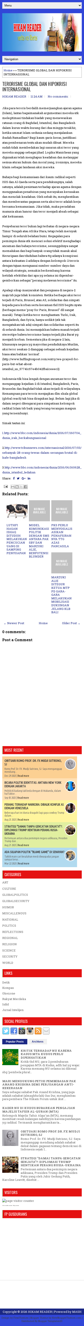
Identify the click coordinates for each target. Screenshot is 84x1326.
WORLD (7, 963)
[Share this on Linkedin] (29, 478)
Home (8, 70)
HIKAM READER (40, 1312)
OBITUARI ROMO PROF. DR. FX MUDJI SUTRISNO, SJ (50, 1133)
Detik (6, 982)
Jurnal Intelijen (13, 1010)
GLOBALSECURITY (15, 901)
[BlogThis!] (17, 487)
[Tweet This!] (18, 478)
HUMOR (8, 907)
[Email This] (13, 487)
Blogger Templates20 (50, 1321)
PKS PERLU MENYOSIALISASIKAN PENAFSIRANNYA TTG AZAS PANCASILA (61, 535)
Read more (23, 775)
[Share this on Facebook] (14, 478)
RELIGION (9, 944)
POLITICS (9, 926)
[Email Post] (5, 486)
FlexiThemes (20, 1317)
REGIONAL (10, 938)
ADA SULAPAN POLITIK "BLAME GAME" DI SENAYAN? (34, 852)
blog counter (16, 1205)
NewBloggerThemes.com (66, 1317)
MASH (77, 1312)
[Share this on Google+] (24, 478)
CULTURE (9, 889)
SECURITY (9, 956)
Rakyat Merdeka (14, 999)
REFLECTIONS (12, 932)
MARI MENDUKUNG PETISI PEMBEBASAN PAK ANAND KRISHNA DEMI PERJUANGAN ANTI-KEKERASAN (39, 1084)
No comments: (58, 96)
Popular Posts (15, 1041)
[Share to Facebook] (25, 487)
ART (5, 882)
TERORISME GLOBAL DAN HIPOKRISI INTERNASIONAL (34, 86)
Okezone (8, 993)
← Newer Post (14, 623)
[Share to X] (21, 487)
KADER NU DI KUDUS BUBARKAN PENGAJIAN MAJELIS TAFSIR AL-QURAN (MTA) (38, 1109)
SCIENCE (9, 950)
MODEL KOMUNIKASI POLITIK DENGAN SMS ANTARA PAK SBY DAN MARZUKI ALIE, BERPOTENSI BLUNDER (39, 540)
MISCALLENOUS (14, 913)
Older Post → (71, 623)
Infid (5, 1004)
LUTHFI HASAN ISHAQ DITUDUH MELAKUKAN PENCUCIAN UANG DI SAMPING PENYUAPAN (16, 539)
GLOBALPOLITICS (15, 895)
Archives (37, 1041)
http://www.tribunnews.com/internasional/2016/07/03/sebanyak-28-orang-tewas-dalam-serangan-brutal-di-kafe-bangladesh (42, 453)
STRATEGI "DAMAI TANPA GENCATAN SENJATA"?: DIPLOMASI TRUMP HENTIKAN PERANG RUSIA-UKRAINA (33, 830)
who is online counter (7, 1205)
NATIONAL (10, 919)
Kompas (8, 988)
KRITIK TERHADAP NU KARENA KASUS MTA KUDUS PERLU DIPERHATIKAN (46, 1054)
